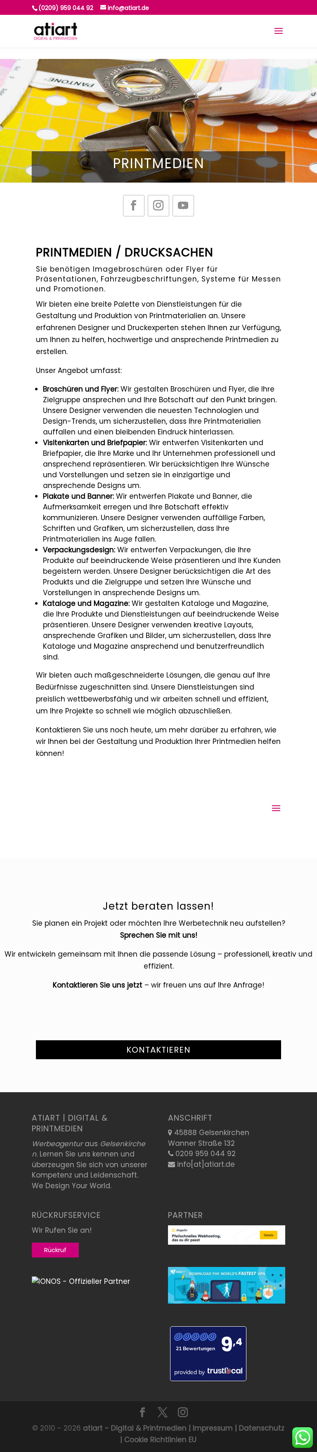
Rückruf (55, 1250)
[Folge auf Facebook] (133, 205)
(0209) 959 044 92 (65, 8)
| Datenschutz (258, 1428)
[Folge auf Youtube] (183, 205)
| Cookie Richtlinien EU (158, 1440)
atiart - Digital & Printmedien (135, 1428)
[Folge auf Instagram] (158, 205)
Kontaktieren (158, 1050)
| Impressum (210, 1428)
